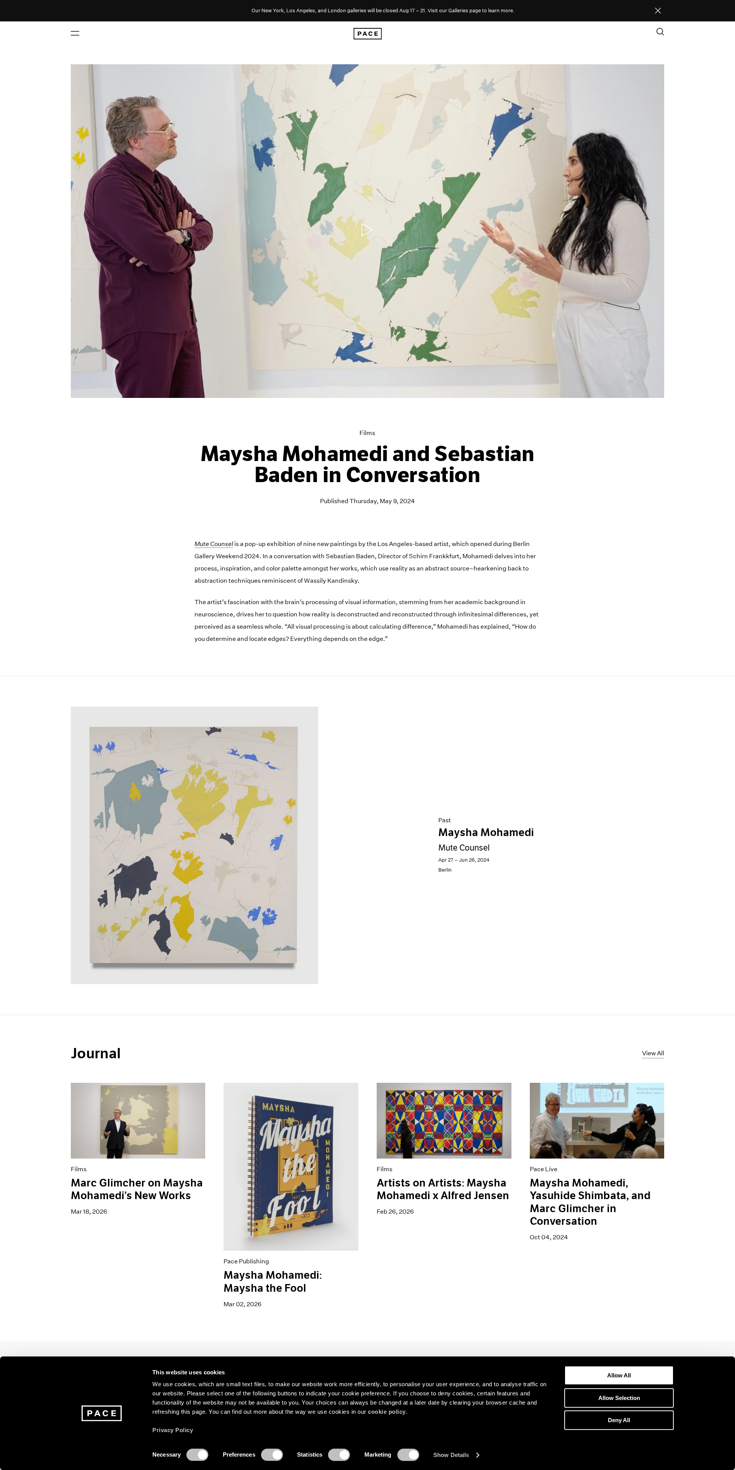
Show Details (451, 1455)
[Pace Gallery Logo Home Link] (367, 33)
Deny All (619, 1420)
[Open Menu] (75, 33)
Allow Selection (619, 1398)
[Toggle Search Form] (660, 32)
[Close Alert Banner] (658, 11)
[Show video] (368, 231)
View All (653, 1053)
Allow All (619, 1375)
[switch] (272, 1455)
